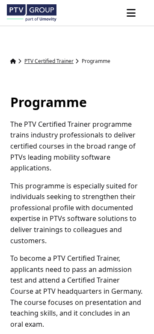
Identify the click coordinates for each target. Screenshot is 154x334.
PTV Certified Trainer (49, 61)
